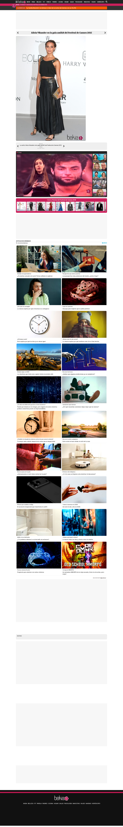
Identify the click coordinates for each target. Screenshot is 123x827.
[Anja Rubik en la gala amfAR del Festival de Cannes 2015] (60, 206)
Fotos (23, 4)
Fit (35, 803)
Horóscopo (96, 803)
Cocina (50, 803)
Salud (61, 803)
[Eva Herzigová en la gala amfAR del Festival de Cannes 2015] (80, 206)
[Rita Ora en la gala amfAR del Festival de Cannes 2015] (50, 206)
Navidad (88, 803)
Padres (44, 803)
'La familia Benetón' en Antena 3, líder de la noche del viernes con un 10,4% (46, 8)
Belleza (30, 803)
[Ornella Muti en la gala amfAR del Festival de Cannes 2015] (41, 206)
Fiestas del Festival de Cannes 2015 (36, 4)
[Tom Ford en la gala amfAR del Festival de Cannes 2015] (99, 206)
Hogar (56, 803)
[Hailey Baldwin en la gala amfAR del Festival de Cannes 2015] (21, 206)
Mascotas (76, 803)
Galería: (61, 200)
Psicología (68, 803)
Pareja (39, 803)
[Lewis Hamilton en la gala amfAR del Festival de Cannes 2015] (31, 206)
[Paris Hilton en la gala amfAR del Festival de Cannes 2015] (89, 206)
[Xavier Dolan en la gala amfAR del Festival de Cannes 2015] (70, 206)
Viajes (83, 803)
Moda (25, 803)
